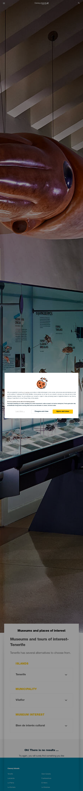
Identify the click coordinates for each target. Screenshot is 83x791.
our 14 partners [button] (26, 392)
